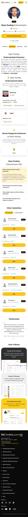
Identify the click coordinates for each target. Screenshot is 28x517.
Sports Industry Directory (9, 493)
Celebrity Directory (7, 451)
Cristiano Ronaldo (8, 443)
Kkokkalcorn (13, 306)
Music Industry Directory (8, 467)
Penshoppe (13, 273)
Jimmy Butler (14, 73)
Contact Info (5, 46)
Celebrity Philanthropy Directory (10, 461)
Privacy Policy (6, 477)
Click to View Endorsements (14, 36)
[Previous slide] (2, 329)
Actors (14, 21)
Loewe (12, 241)
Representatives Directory (9, 455)
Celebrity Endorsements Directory (11, 458)
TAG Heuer (6, 64)
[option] (14, 329)
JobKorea (12, 224)
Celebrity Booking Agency (9, 448)
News (4, 496)
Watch (12, 95)
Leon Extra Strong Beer (16, 290)
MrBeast (14, 443)
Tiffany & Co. (13, 257)
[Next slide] (26, 329)
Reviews (5, 470)
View (14, 228)
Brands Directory (7, 464)
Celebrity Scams (6, 487)
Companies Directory (8, 490)
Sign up (21, 2)
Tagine (18, 66)
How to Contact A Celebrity (9, 483)
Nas (2, 443)
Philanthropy (19, 46)
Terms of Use (6, 474)
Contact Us (5, 480)
